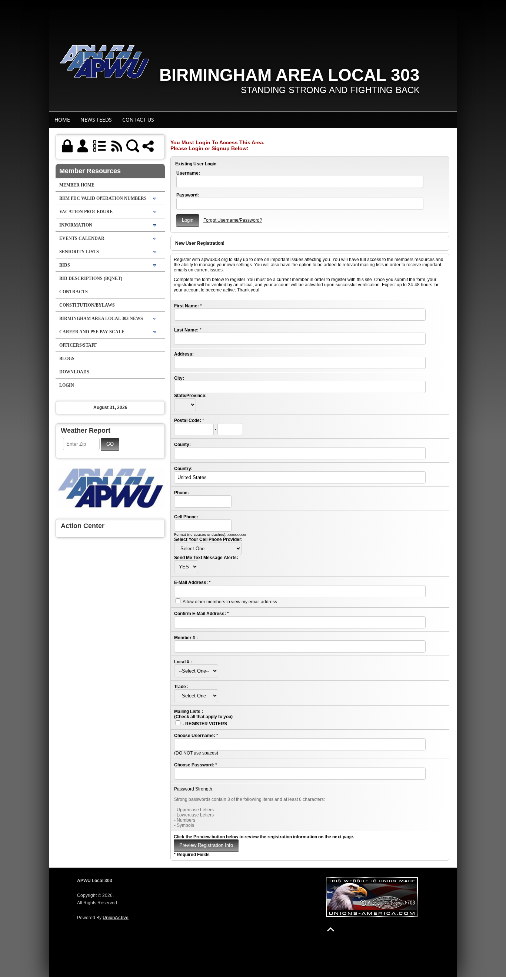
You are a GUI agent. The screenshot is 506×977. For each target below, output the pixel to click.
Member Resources (90, 171)
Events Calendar (81, 238)
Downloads (74, 371)
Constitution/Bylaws (87, 305)
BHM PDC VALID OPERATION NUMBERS (103, 198)
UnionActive (116, 917)
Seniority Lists (79, 251)
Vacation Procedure (86, 211)
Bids (64, 265)
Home (62, 119)
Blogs (66, 358)
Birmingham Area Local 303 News (101, 318)
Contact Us (138, 119)
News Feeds (96, 119)
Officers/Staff (78, 345)
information (75, 225)
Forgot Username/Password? (232, 220)
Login (66, 385)
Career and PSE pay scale (91, 331)
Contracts (73, 291)
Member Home (76, 185)
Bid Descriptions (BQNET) (90, 278)
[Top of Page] (330, 929)
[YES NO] (186, 567)
